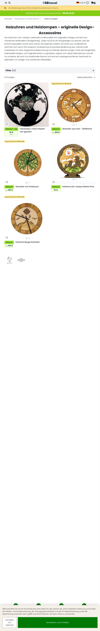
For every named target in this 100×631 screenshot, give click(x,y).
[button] (73, 125)
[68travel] (9, 260)
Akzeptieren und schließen (57, 622)
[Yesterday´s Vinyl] (21, 260)
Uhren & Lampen (51, 19)
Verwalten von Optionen (9, 622)
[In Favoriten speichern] (7, 124)
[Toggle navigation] (6, 2)
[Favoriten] (88, 2)
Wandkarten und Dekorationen (27, 19)
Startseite (8, 19)
